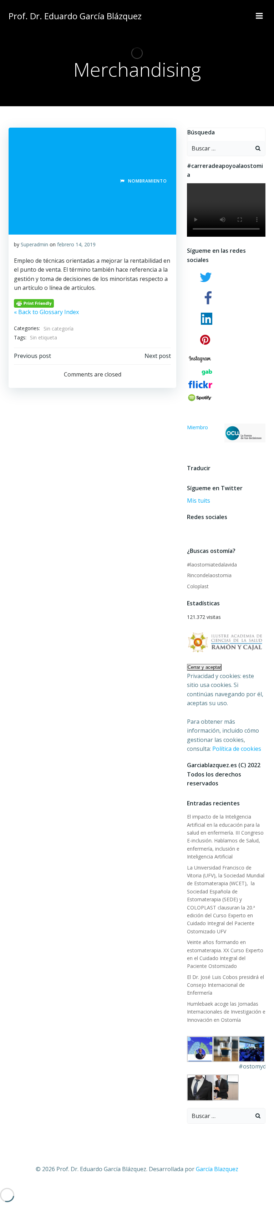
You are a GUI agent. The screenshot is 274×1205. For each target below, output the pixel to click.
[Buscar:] (219, 148)
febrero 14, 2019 (76, 244)
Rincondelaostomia (209, 575)
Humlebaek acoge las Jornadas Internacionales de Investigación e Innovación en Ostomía (226, 1011)
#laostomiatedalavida (212, 564)
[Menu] (259, 16)
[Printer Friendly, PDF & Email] (34, 302)
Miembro (197, 427)
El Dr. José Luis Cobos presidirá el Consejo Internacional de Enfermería (225, 985)
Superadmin (34, 244)
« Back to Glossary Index (46, 312)
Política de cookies (236, 749)
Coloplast (198, 586)
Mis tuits (198, 500)
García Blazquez (217, 1169)
